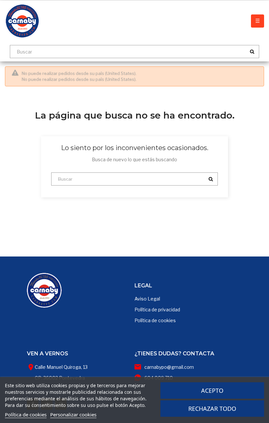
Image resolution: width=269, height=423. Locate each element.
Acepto (212, 390)
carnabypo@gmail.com (169, 367)
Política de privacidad (157, 309)
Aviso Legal (147, 298)
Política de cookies (155, 320)
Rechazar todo (212, 408)
